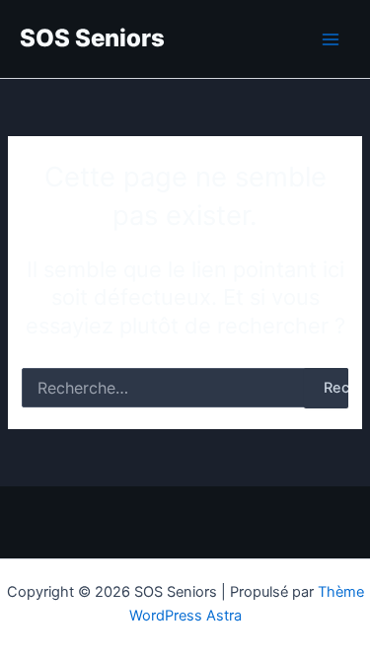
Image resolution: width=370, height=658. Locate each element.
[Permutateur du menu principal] (330, 38)
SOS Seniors (92, 38)
